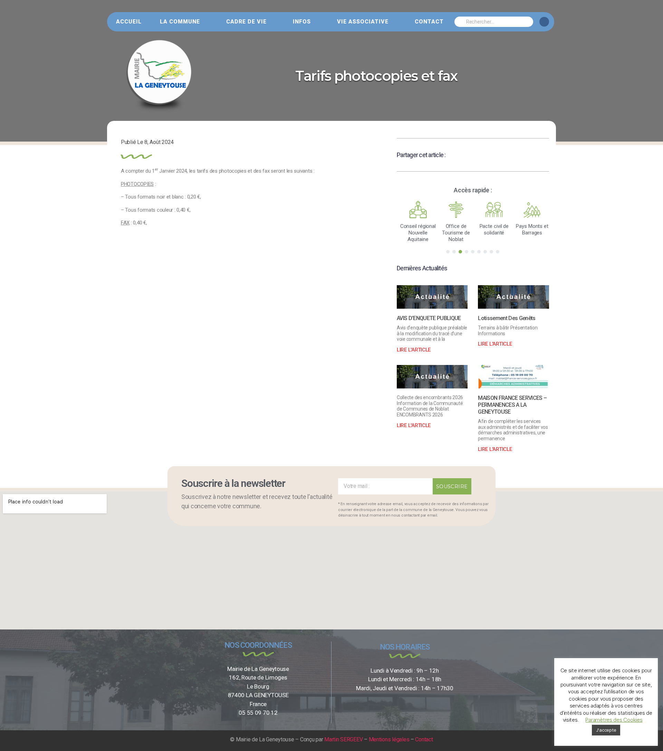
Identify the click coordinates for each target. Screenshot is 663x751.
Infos (302, 21)
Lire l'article (414, 350)
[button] (448, 251)
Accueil (129, 21)
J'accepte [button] (606, 730)
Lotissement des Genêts (506, 318)
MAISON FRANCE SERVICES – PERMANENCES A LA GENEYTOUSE (512, 405)
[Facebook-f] (544, 22)
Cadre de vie (246, 21)
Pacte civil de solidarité (492, 229)
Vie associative (362, 21)
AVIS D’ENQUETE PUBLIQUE (429, 318)
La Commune (180, 21)
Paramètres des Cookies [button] (613, 719)
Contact (429, 21)
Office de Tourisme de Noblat (454, 232)
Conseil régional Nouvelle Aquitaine (415, 232)
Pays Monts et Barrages (530, 229)
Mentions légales (389, 739)
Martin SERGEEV (343, 739)
